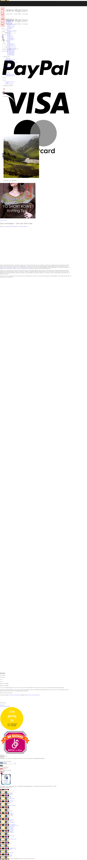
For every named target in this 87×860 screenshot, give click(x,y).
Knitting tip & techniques (3, 220)
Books (5, 64)
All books (7, 65)
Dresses (9, 33)
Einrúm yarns (8, 60)
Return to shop (5, 51)
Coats (9, 32)
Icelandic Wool (7, 56)
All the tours (8, 73)
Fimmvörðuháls (3, 267)
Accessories (8, 34)
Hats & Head (10, 35)
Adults (9, 41)
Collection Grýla (11, 50)
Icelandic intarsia (11, 26)
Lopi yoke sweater (11, 24)
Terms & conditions (9, 83)
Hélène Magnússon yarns (10, 59)
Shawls (9, 36)
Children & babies (11, 43)
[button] (3, 28)
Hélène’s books (9, 67)
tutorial (25, 695)
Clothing (7, 29)
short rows (29, 695)
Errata (7, 82)
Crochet (9, 28)
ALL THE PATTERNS (9, 20)
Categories (8, 40)
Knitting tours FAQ (9, 75)
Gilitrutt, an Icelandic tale (5, 706)
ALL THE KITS (8, 21)
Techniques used (9, 23)
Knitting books (8, 66)
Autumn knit (2, 705)
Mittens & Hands (11, 38)
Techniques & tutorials (10, 81)
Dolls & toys (10, 27)
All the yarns (8, 58)
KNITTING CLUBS (9, 22)
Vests (9, 31)
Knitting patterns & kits (9, 19)
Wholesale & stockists (8, 85)
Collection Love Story (12, 47)
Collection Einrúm (11, 52)
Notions (5, 69)
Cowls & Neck (10, 37)
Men (9, 42)
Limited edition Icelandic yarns (11, 62)
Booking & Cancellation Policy (11, 74)
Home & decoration (12, 45)
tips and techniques (36, 695)
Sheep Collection (11, 54)
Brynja (67, 266)
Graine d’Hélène (30, 267)
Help (5, 80)
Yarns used (8, 46)
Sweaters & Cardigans (12, 30)
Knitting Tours (7, 72)
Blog (4, 77)
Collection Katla (11, 51)
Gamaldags (10, 267)
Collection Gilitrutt (11, 49)
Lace (9, 25)
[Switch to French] (2, 36)
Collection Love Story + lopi (13, 48)
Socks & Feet (10, 39)
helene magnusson (24, 226)
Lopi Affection (22, 267)
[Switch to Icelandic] (2, 37)
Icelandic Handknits (13, 268)
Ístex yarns (8, 61)
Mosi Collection (11, 53)
